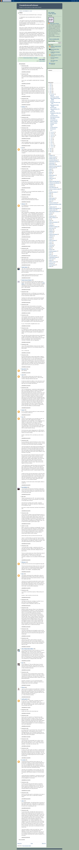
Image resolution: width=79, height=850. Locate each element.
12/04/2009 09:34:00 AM (26, 289)
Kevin (23, 573)
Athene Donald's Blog (55, 49)
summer (50, 246)
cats (50, 179)
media (50, 220)
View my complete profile (54, 39)
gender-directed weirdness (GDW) (55, 204)
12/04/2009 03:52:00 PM (26, 494)
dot (22, 147)
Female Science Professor (54, 23)
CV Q (51, 130)
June (52, 139)
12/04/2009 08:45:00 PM (26, 605)
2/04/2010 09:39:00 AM (26, 837)
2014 (51, 85)
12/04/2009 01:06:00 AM (26, 104)
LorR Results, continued (54, 96)
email (50, 195)
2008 (51, 148)
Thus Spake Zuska (54, 60)
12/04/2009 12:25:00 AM (26, 83)
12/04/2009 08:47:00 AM (26, 246)
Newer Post (19, 843)
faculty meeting (52, 198)
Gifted (51, 125)
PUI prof (23, 687)
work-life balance (52, 264)
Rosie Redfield (24, 487)
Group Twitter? (52, 118)
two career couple (52, 255)
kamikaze (23, 106)
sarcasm (50, 237)
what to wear (51, 258)
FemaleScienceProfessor (28, 5)
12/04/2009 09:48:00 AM (26, 302)
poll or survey (51, 228)
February (52, 145)
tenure (50, 252)
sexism (50, 243)
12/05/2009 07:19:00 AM (26, 685)
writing (50, 266)
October (52, 133)
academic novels (52, 158)
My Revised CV (53, 128)
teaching (50, 249)
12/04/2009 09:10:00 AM (26, 255)
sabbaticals (51, 235)
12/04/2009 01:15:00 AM (26, 125)
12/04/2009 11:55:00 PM (26, 626)
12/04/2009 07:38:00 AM (26, 201)
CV (49, 190)
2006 (51, 151)
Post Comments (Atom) (26, 845)
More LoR (52, 95)
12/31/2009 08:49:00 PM (26, 808)
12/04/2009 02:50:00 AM (26, 138)
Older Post (44, 843)
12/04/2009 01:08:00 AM (26, 115)
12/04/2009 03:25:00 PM (26, 485)
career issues (51, 178)
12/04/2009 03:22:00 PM (26, 438)
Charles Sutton (24, 267)
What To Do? (52, 111)
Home (32, 843)
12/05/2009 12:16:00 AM (26, 636)
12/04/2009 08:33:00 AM (26, 227)
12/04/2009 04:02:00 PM (26, 510)
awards (50, 169)
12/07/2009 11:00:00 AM (26, 746)
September (53, 135)
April (51, 142)
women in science (52, 261)
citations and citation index (54, 181)
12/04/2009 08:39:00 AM (26, 236)
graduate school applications (54, 208)
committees (51, 184)
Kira (22, 662)
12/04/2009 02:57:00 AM (26, 145)
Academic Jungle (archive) (56, 46)
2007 (51, 150)
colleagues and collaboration (54, 182)
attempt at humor (52, 167)
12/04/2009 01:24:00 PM (26, 385)
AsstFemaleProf (25, 699)
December (52, 94)
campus (50, 176)
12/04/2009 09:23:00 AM (26, 277)
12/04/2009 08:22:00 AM (26, 208)
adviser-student (42, 61)
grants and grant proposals (54, 211)
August (52, 136)
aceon (23, 374)
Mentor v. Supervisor (54, 121)
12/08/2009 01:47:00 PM (26, 780)
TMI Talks (52, 124)
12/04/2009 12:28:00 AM (26, 96)
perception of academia (53, 226)
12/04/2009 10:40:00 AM (26, 342)
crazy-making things (53, 187)
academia (51, 155)
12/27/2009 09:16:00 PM (26, 798)
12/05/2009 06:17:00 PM (26, 707)
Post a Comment (22, 839)
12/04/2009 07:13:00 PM (26, 588)
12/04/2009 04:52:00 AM (26, 178)
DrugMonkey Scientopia (55, 52)
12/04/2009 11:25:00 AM (26, 352)
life (49, 219)
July (51, 138)
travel (50, 254)
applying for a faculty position (54, 166)
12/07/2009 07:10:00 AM (26, 736)
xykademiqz (53, 63)
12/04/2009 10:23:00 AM (26, 325)
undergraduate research (53, 257)
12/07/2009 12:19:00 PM (26, 757)
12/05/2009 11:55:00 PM (26, 713)
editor (50, 193)
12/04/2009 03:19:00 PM (26, 414)
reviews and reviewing (53, 234)
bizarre (50, 170)
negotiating (51, 225)
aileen (23, 800)
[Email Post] (44, 57)
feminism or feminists (53, 202)
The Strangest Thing (54, 115)
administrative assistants (53, 161)
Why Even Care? (53, 107)
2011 (51, 89)
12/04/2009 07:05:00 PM (26, 571)
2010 (51, 91)
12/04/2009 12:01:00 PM (26, 372)
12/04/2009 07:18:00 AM (26, 194)
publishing (51, 231)
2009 (51, 92)
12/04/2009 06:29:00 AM (26, 187)
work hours (51, 263)
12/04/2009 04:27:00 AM (26, 166)
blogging (50, 172)
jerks (50, 214)
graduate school (52, 206)
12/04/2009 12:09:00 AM (26, 71)
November (52, 132)
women (50, 260)
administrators (51, 163)
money (50, 223)
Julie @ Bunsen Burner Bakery (27, 648)
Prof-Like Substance (54, 57)
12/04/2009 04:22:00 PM (26, 523)
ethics (50, 196)
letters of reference (52, 217)
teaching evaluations (53, 251)
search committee (52, 240)
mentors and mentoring (53, 222)
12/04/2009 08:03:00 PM (26, 597)
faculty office (51, 199)
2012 (51, 88)
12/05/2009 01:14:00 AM (26, 660)
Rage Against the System (54, 117)
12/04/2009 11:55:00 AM (26, 366)
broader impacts (52, 175)
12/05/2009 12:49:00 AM (26, 646)
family (50, 201)
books (50, 173)
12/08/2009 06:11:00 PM (26, 790)
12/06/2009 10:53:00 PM (26, 726)
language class (52, 216)
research (50, 232)
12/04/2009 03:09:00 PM (26, 407)
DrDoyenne (24, 562)
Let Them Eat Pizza (53, 127)
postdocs (51, 229)
